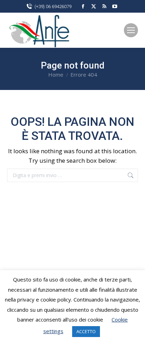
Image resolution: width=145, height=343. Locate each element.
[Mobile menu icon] (131, 30)
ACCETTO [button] (86, 331)
